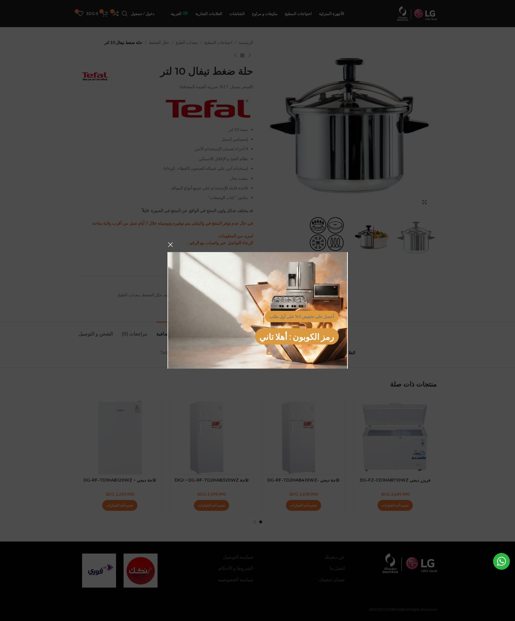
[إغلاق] (170, 244)
